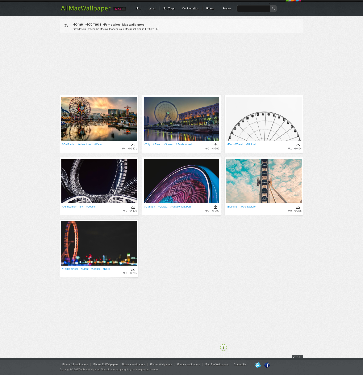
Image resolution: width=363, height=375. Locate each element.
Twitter (257, 365)
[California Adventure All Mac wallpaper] (99, 120)
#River (157, 144)
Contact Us (240, 364)
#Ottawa (162, 206)
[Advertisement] (181, 63)
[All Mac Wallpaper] (86, 11)
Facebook (267, 365)
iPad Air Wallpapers (188, 364)
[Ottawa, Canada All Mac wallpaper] (181, 182)
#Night (84, 268)
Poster (226, 8)
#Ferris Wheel (184, 144)
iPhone (210, 8)
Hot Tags (169, 8)
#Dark (106, 268)
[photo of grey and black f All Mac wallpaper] (264, 120)
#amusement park (72, 206)
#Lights (95, 268)
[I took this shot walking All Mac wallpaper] (264, 182)
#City (147, 144)
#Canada (149, 206)
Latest (151, 8)
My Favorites (190, 8)
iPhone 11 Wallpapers (105, 364)
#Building (232, 206)
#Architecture (248, 206)
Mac (118, 8)
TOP (298, 357)
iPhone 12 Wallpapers (75, 364)
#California (68, 144)
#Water (98, 144)
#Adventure (84, 144)
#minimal (251, 144)
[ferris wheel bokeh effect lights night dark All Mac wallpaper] (99, 244)
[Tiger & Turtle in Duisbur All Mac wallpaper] (99, 182)
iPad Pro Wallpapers (217, 364)
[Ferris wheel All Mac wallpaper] (181, 120)
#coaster (91, 206)
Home (77, 24)
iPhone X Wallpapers (133, 364)
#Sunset (168, 144)
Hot (138, 8)
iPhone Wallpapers (161, 364)
